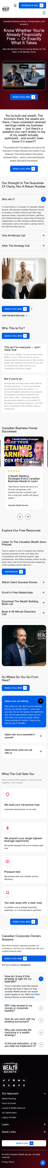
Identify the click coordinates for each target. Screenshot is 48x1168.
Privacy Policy (8, 1162)
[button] (24, 701)
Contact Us (25, 965)
